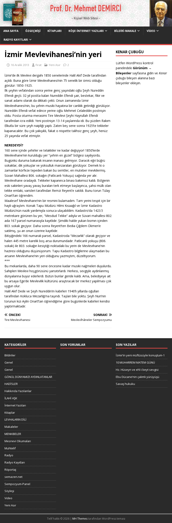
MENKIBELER (12, 434)
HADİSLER (11, 384)
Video (151, 31)
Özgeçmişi (33, 31)
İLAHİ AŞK (10, 398)
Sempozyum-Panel (17, 484)
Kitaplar (9, 412)
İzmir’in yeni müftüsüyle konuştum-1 (140, 355)
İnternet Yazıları (15, 405)
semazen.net (13, 477)
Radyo (8, 455)
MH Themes (79, 519)
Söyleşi (9, 491)
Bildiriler (9, 355)
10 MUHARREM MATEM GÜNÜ (135, 362)
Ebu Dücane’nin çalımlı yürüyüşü (137, 377)
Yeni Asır (54, 65)
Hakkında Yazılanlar (18, 391)
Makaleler (11, 427)
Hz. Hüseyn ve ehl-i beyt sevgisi (137, 370)
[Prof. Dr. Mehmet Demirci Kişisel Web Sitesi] (86, 24)
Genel (8, 362)
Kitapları (54, 31)
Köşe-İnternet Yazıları (86, 31)
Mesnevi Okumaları (17, 441)
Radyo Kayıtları (16, 40)
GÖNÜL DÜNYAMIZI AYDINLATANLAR (28, 377)
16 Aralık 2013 (20, 65)
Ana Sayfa (10, 31)
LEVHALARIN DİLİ (15, 419)
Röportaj (10, 470)
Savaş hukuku (125, 384)
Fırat (38, 65)
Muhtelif (10, 448)
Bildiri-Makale (125, 31)
